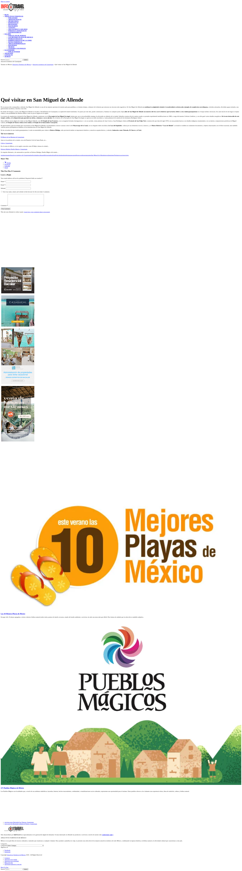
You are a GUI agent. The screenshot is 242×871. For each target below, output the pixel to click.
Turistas (116, 155)
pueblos (76, 155)
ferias (53, 155)
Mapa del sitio (9, 863)
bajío (32, 155)
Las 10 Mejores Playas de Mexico (13, 614)
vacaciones (122, 155)
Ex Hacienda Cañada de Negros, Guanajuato (21, 824)
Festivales (58, 155)
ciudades (36, 155)
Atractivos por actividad (12, 861)
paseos (72, 155)
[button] (7, 56)
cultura (41, 155)
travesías (107, 155)
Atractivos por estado (11, 859)
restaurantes (87, 155)
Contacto (7, 858)
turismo (112, 155)
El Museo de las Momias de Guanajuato (12, 137)
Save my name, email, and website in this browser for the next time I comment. (26, 192)
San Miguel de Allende (98, 155)
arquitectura (4, 155)
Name (3, 181)
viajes (127, 155)
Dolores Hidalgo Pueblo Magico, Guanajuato (14, 149)
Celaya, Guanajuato (6, 143)
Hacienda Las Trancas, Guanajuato (19, 822)
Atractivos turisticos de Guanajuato (43, 64)
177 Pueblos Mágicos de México (12, 788)
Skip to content (5, 1)
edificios (45, 155)
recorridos (81, 155)
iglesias (67, 155)
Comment (4, 205)
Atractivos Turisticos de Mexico (21, 64)
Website (3, 188)
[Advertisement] (57, 80)
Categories (4, 845)
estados (50, 155)
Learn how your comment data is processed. (37, 212)
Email (3, 185)
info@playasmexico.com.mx (13, 864)
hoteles (63, 155)
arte (9, 155)
